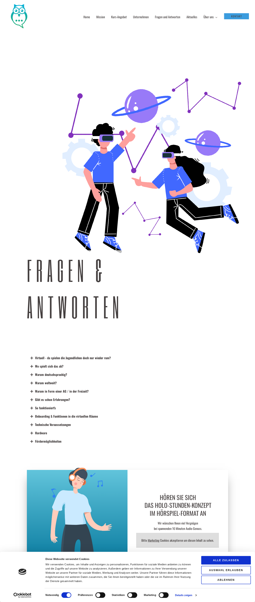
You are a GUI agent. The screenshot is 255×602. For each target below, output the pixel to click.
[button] (215, 16)
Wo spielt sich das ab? (49, 366)
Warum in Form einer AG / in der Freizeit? (62, 391)
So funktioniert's (45, 408)
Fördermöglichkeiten (48, 441)
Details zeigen (183, 595)
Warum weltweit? (46, 383)
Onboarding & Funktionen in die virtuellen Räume (66, 416)
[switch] (100, 595)
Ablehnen (226, 579)
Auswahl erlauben (226, 570)
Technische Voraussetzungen (53, 424)
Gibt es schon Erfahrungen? (52, 399)
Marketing (153, 540)
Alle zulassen (226, 560)
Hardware (41, 433)
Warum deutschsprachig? (51, 374)
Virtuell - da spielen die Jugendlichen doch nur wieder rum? (73, 358)
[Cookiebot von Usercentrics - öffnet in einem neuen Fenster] (22, 595)
